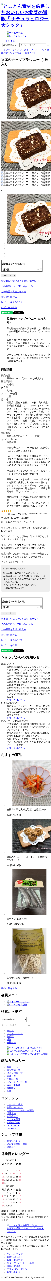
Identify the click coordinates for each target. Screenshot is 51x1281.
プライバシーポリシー (18, 1269)
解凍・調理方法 (15, 1260)
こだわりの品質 (15, 1104)
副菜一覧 (11, 1076)
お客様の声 (12, 1116)
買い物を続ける (9, 297)
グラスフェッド (15, 1033)
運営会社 (11, 1147)
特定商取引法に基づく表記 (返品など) (20, 281)
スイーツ (39, 50)
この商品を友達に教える (13, 291)
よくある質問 (13, 1119)
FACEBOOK (13, 1125)
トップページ (8, 50)
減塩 (9, 1039)
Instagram (11, 1128)
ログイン (22, 36)
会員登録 (22, 1004)
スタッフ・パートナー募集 (20, 1110)
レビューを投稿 (9, 307)
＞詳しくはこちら (16, 700)
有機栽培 (11, 1042)
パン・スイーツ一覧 (17, 1082)
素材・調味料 (13, 1085)
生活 (9, 1091)
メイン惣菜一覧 (15, 1073)
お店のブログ (13, 1122)
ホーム (19, 33)
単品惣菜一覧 (13, 1070)
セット (10, 1030)
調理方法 (11, 1113)
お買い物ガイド (15, 1107)
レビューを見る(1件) (11, 302)
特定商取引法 (13, 1266)
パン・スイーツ (25, 50)
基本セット (12, 1067)
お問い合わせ (13, 1141)
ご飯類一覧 (12, 1079)
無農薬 (10, 1036)
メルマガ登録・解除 (17, 1144)
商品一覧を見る (9, 988)
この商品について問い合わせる (17, 286)
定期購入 (11, 1088)
